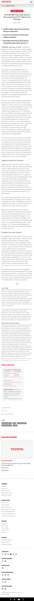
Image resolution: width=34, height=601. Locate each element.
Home (3, 5)
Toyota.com (5, 486)
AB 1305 (4, 532)
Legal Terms (5, 523)
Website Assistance (7, 544)
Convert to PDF (8, 414)
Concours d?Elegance (7, 423)
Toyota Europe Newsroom (8, 513)
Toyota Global (5, 505)
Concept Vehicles (10, 5)
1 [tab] (15, 473)
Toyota (15, 425)
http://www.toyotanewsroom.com (12, 382)
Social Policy (5, 525)
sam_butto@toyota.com (14, 377)
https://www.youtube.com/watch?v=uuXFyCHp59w (17, 265)
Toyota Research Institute (8, 509)
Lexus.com (4, 488)
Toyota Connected (6, 507)
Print (6, 410)
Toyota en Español (6, 495)
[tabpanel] (17, 456)
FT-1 (14, 423)
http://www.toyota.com (10, 386)
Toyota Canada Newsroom (9, 516)
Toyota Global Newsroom (8, 511)
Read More (5, 470)
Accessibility (5, 528)
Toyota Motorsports (7, 493)
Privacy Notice (5, 530)
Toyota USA (5, 502)
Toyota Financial (6, 490)
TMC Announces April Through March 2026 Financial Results (16, 464)
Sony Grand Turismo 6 (7, 425)
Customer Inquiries (7, 540)
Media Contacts (6, 542)
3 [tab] (18, 473)
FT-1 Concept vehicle (21, 423)
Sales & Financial (7, 460)
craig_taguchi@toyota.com (12, 373)
